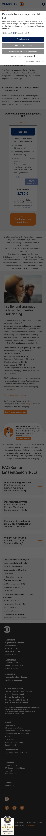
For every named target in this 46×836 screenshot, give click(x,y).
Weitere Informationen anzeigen (22, 56)
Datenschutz (39, 61)
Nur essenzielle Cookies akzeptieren (23, 51)
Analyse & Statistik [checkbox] (22, 33)
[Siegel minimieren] (13, 819)
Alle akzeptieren (23, 39)
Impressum (30, 61)
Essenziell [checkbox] (8, 33)
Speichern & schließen (23, 45)
